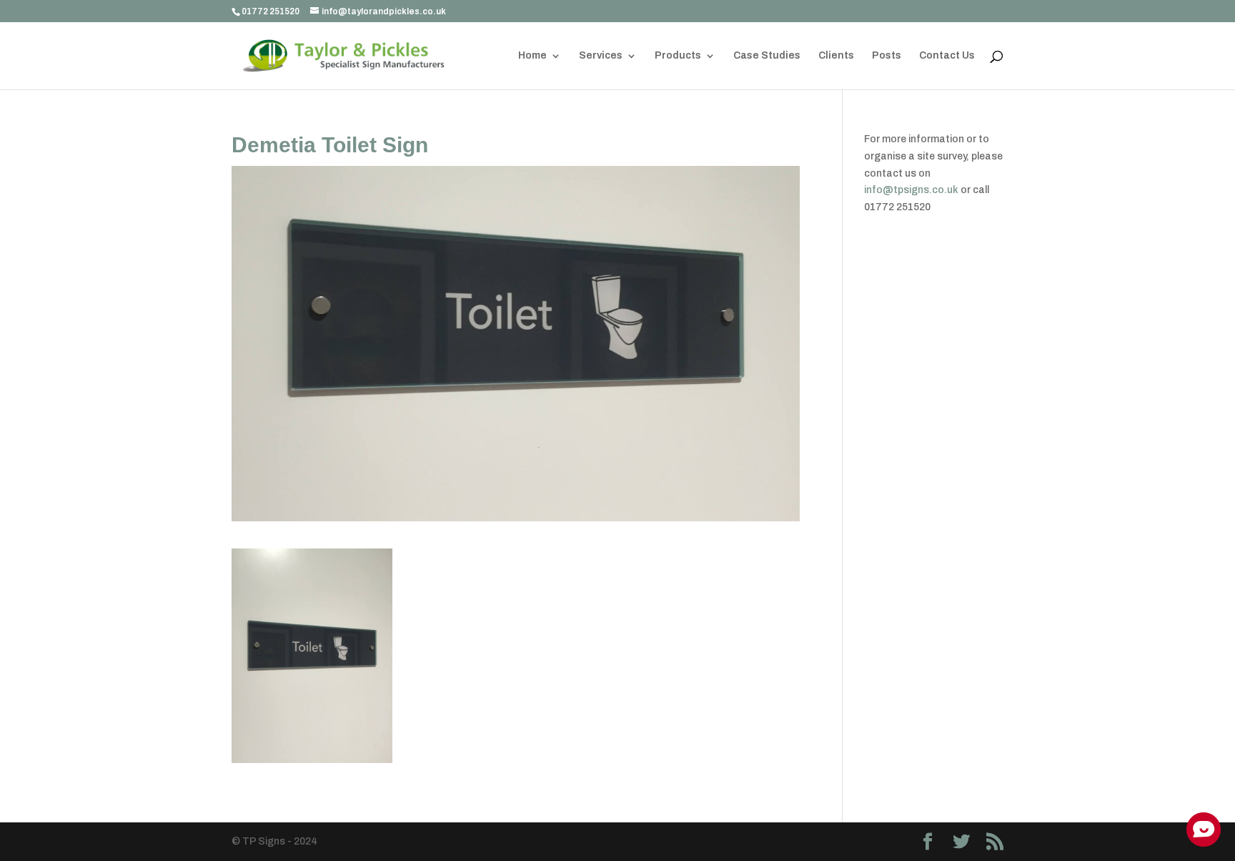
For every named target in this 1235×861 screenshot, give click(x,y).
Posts (886, 56)
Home (532, 56)
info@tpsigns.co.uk (911, 189)
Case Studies (766, 56)
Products (678, 56)
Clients (836, 56)
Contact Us (947, 56)
